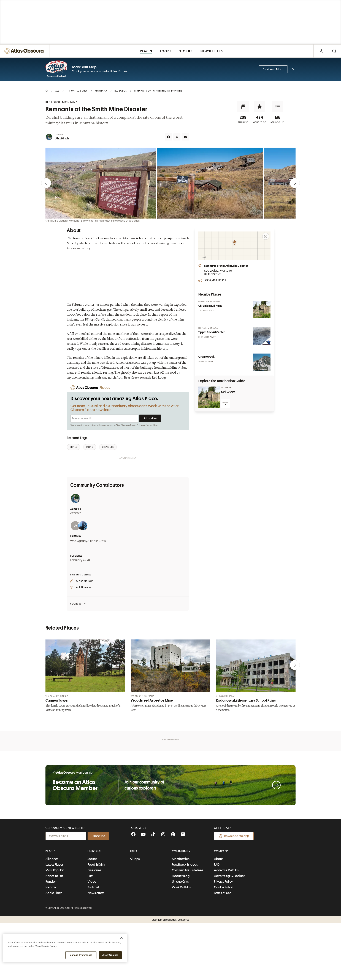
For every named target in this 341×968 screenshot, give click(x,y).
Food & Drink (96, 864)
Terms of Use (152, 425)
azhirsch (75, 513)
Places (50, 851)
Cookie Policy (223, 887)
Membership (181, 858)
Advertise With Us (226, 870)
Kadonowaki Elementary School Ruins (246, 700)
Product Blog (181, 876)
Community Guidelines (187, 870)
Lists (90, 876)
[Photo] (261, 309)
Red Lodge (228, 391)
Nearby (50, 887)
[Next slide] (295, 183)
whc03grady (78, 541)
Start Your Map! (273, 69)
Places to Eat (54, 876)
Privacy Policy (136, 425)
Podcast (93, 887)
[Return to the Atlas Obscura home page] (25, 51)
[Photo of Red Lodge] (209, 397)
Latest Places (54, 864)
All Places (51, 858)
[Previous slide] (46, 183)
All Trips (135, 858)
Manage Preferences (81, 955)
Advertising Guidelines (229, 876)
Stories (92, 858)
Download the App (236, 836)
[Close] (121, 938)
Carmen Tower (57, 700)
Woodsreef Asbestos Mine (152, 700)
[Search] (334, 51)
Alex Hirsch (62, 138)
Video (92, 881)
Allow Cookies (110, 955)
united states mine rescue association (117, 220)
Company (221, 851)
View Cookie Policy (46, 946)
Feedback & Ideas (185, 864)
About (218, 858)
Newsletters (96, 893)
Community (181, 851)
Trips (133, 851)
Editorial (95, 851)
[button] (243, 106)
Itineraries (94, 870)
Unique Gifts (180, 881)
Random (51, 881)
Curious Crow (97, 541)
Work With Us (181, 887)
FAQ (217, 864)
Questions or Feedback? (170, 920)
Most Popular (54, 870)
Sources (75, 604)
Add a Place (54, 893)
